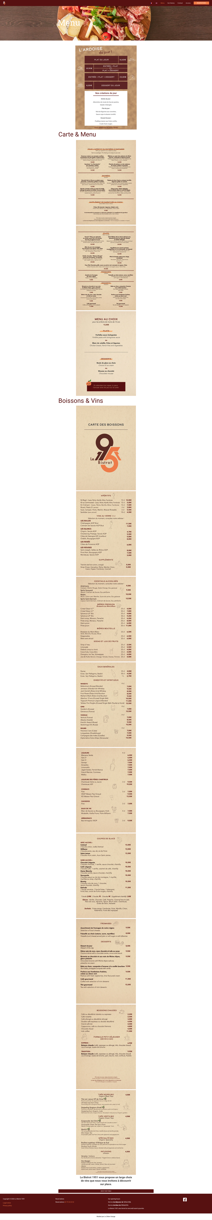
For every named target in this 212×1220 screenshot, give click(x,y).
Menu (162, 3)
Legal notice (7, 1203)
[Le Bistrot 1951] (4, 3)
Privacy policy (7, 1205)
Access (188, 3)
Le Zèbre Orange (109, 1216)
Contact (180, 3)
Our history (171, 3)
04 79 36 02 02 (69, 1202)
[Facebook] (185, 1199)
